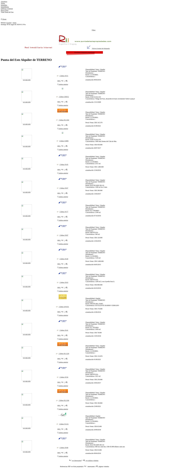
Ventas (3, 3)
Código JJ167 (63, 188)
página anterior (63, 84)
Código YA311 (64, 424)
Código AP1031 (63, 307)
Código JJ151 (63, 76)
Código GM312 (64, 97)
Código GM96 (63, 141)
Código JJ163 (63, 282)
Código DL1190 (63, 400)
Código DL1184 (63, 120)
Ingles (14, 23)
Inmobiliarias (5, 7)
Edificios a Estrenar (7, 8)
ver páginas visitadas (91, 460)
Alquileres (4, 1)
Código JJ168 (63, 447)
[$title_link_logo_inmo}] (62, 68)
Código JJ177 (63, 212)
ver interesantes (76, 460)
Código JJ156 (63, 377)
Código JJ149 (63, 259)
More (93, 30)
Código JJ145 (63, 164)
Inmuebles (4, 5)
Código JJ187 (63, 235)
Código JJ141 (63, 330)
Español (8, 23)
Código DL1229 (63, 353)
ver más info (27, 80)
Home (4, 19)
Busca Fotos (4, 10)
